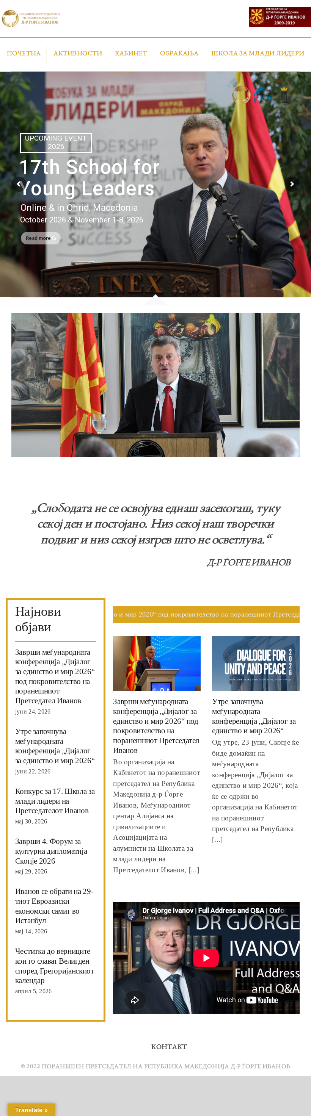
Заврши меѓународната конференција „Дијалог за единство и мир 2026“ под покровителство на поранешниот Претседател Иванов (55, 677)
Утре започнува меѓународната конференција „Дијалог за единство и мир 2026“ (55, 746)
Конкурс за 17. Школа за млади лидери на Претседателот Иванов (55, 801)
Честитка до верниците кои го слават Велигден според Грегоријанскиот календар (54, 966)
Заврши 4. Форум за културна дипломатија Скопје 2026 (51, 851)
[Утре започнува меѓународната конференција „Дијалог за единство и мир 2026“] (256, 663)
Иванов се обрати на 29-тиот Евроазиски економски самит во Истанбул (54, 906)
